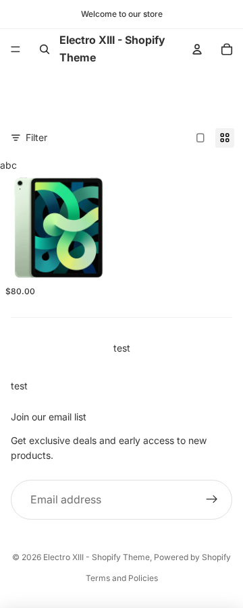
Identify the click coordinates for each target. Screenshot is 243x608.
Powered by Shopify (192, 557)
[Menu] (15, 49)
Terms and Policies (122, 578)
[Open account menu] (197, 49)
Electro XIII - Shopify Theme (96, 557)
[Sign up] (212, 500)
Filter (36, 137)
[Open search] (44, 49)
